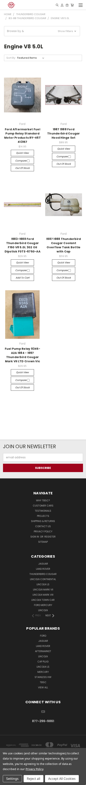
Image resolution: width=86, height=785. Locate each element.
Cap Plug (43, 661)
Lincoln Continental (43, 579)
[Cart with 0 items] (72, 5)
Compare (21, 160)
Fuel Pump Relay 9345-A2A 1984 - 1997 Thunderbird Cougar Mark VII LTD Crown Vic (22, 355)
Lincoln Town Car (43, 600)
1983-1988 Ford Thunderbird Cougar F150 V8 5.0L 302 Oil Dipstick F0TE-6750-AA (22, 245)
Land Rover (43, 569)
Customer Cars (43, 505)
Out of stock (22, 168)
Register (50, 536)
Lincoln (43, 610)
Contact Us (43, 526)
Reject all (33, 778)
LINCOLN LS (43, 666)
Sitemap (43, 541)
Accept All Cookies (62, 778)
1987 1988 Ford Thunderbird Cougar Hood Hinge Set (63, 133)
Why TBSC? (43, 500)
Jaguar (43, 563)
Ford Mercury (43, 605)
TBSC (43, 682)
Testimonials (43, 510)
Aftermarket (43, 651)
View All (43, 687)
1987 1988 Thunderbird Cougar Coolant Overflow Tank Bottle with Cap (63, 245)
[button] (42, 31)
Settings (12, 778)
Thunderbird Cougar (43, 574)
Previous (6, 781)
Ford (43, 635)
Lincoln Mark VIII (43, 594)
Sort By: (11, 58)
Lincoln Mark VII (43, 589)
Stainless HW (43, 677)
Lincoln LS (43, 584)
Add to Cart (22, 277)
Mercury (43, 672)
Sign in (35, 536)
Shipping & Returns (43, 521)
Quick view (22, 153)
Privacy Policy (43, 531)
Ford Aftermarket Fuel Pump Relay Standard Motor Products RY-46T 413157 (22, 135)
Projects (43, 516)
